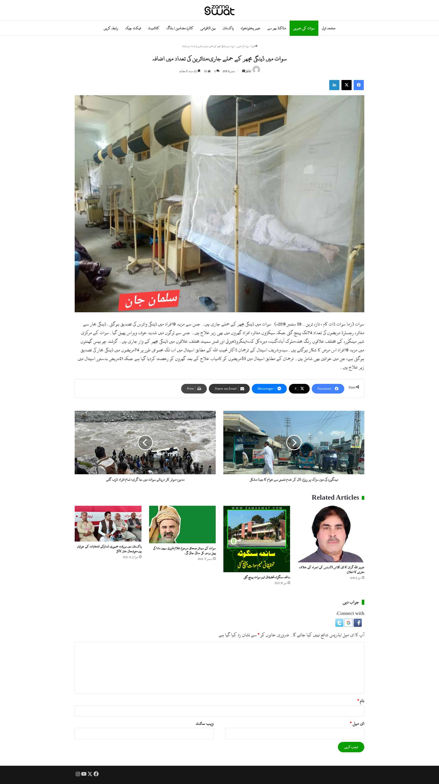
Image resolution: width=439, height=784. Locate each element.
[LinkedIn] (334, 85)
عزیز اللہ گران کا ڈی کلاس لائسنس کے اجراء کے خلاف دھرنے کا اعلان (331, 569)
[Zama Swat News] (219, 10)
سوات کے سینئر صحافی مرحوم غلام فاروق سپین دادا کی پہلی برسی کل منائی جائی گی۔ (184, 550)
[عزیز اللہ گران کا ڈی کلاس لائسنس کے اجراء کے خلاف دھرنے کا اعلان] (331, 534)
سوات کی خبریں (304, 28)
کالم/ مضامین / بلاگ (179, 28)
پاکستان (228, 28)
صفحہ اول (328, 28)
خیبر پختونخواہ (250, 28)
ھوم (253, 46)
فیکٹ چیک (133, 28)
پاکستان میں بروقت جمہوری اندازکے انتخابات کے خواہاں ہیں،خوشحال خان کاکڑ (109, 548)
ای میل (357, 723)
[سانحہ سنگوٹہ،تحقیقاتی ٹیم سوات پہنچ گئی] (256, 539)
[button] (357, 625)
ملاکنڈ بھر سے (277, 28)
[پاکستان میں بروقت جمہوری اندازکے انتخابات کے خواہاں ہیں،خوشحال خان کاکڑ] (108, 524)
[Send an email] (243, 71)
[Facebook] (359, 85)
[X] (346, 85)
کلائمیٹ (153, 28)
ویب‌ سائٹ (205, 723)
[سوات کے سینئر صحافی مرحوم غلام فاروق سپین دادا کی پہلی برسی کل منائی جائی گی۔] (182, 524)
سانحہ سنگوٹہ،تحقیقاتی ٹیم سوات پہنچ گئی (267, 577)
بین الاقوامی (208, 28)
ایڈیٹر (248, 71)
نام (360, 701)
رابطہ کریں (111, 28)
